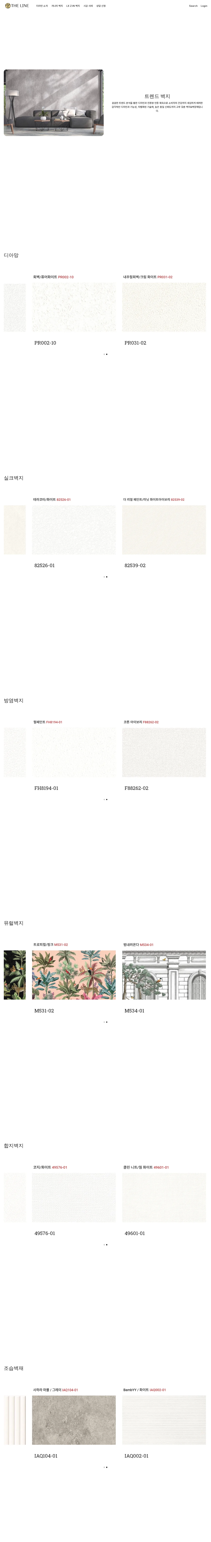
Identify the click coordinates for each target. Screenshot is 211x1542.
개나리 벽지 (57, 5)
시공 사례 (88, 5)
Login (204, 5)
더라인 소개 (42, 5)
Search (193, 5)
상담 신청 (101, 5)
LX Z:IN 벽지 (73, 5)
